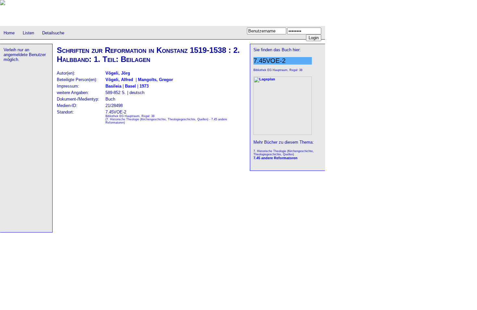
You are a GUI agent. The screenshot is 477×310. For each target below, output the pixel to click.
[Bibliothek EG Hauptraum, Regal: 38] (282, 134)
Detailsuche (53, 32)
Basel (130, 86)
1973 (144, 86)
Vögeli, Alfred (119, 79)
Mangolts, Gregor (155, 79)
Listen (28, 32)
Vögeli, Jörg (117, 73)
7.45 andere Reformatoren (275, 158)
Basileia (113, 86)
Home (9, 32)
